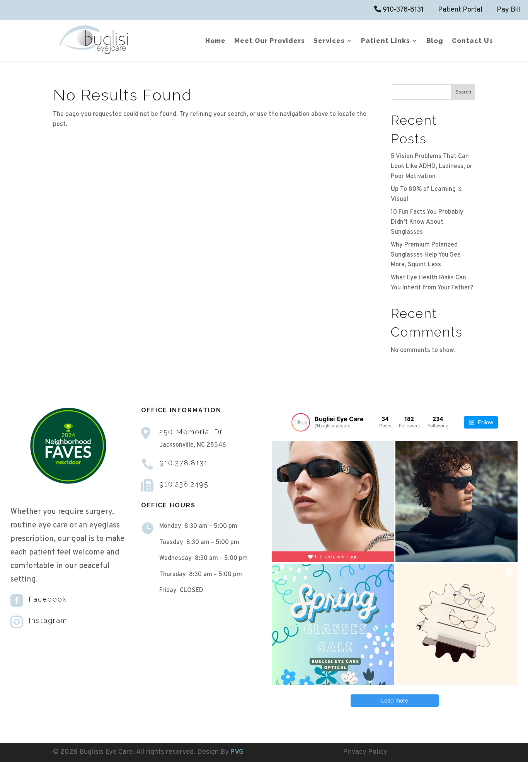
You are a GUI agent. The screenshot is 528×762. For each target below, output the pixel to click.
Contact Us (472, 41)
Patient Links (385, 41)
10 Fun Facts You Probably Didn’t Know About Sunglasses (427, 222)
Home (215, 41)
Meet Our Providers (269, 41)
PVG (237, 752)
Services (329, 41)
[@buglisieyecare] (300, 422)
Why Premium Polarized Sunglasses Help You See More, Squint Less (426, 255)
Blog (434, 41)
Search (463, 92)
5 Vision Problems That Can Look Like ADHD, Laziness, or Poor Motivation (431, 166)
